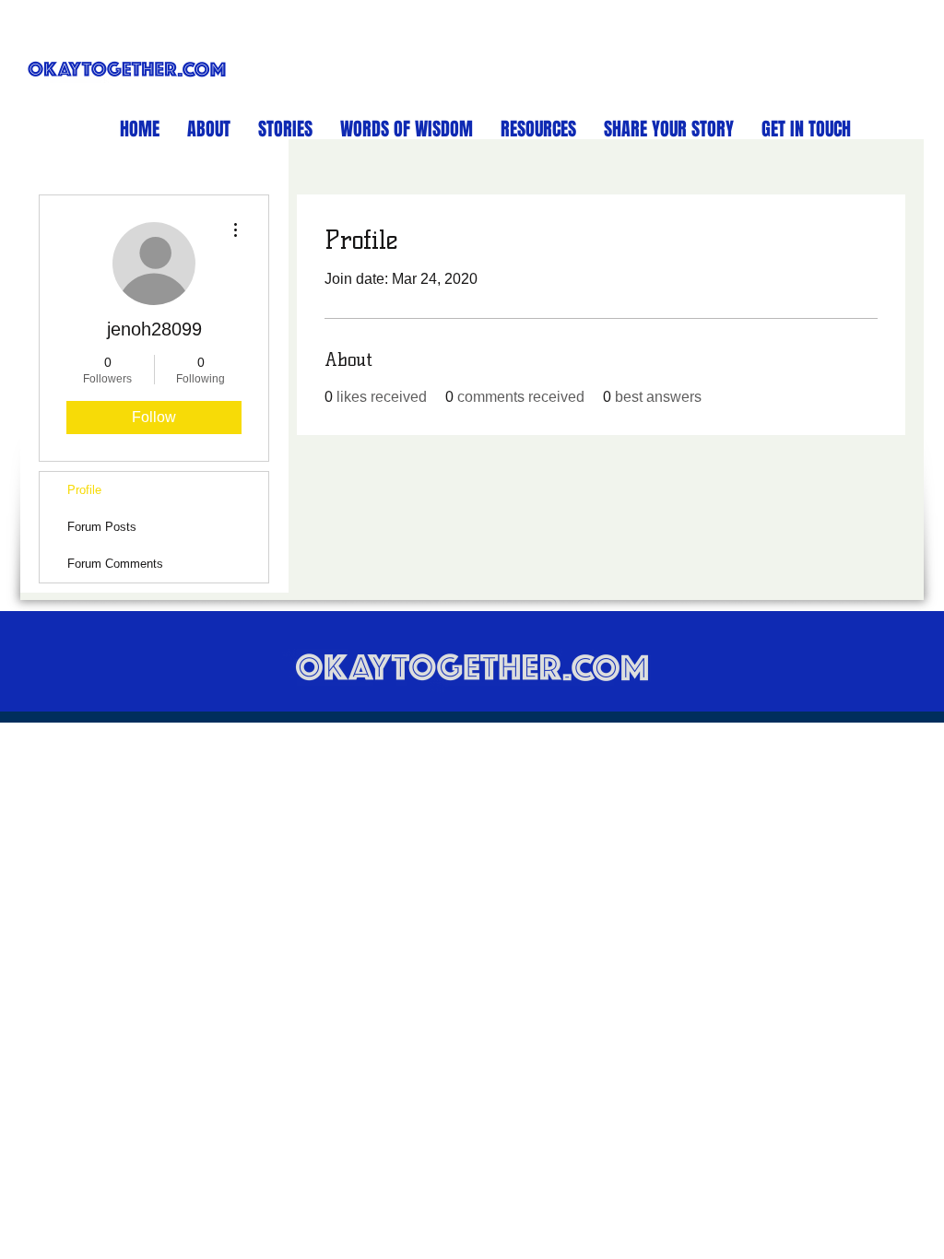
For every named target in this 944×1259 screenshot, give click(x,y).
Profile (84, 490)
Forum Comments (115, 564)
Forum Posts (101, 527)
